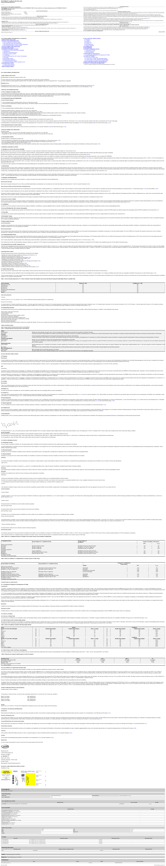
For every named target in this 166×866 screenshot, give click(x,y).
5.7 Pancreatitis (5, 57)
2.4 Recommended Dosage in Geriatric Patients (12, 45)
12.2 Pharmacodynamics (89, 51)
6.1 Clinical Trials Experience (8, 64)
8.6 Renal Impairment (88, 44)
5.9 (131, 21)
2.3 (23, 29)
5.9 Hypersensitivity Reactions (8, 59)
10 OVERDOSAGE (87, 46)
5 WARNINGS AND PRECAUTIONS (9, 49)
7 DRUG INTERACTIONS (7, 66)
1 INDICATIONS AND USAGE (8, 39)
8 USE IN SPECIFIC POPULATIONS (92, 38)
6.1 (130, 23)
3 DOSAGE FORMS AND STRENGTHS (10, 46)
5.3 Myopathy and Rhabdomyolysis (9, 52)
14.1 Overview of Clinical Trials (91, 57)
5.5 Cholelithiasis (5, 54)
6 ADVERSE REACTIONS (7, 63)
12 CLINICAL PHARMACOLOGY (91, 49)
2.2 (45, 25)
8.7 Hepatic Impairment (89, 45)
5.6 (39, 260)
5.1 (79, 86)
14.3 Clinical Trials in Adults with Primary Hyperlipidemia (96, 59)
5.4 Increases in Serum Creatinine (9, 53)
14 (102, 273)
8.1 (70, 732)
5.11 (37, 266)
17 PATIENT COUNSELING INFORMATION (94, 63)
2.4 (25, 30)
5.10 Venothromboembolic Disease (9, 60)
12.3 (109, 122)
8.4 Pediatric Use (87, 42)
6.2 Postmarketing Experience (8, 65)
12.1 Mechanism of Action (89, 50)
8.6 (94, 122)
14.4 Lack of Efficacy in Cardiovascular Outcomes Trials (96, 60)
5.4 (148, 18)
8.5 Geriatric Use (87, 43)
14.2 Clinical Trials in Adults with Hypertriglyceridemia (95, 58)
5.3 (105, 17)
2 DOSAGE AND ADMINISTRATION (10, 40)
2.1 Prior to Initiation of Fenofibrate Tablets (11, 42)
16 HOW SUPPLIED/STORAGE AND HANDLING (95, 61)
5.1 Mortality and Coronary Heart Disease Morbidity (13, 50)
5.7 (92, 85)
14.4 (90, 86)
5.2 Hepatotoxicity (6, 51)
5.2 (136, 13)
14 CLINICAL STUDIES (89, 56)
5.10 (28, 265)
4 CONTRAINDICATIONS (7, 47)
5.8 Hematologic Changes (7, 58)
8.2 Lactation (87, 40)
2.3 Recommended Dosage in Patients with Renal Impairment (15, 44)
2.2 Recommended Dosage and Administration (12, 43)
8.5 (11, 496)
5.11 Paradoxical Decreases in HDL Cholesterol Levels (13, 61)
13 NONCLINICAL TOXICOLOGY (91, 53)
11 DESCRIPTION (87, 47)
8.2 (52, 737)
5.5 (142, 19)
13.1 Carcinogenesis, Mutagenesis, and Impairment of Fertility (97, 54)
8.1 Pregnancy (87, 39)
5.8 (25, 263)
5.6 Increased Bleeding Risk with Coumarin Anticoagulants (14, 56)
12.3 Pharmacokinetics (89, 52)
